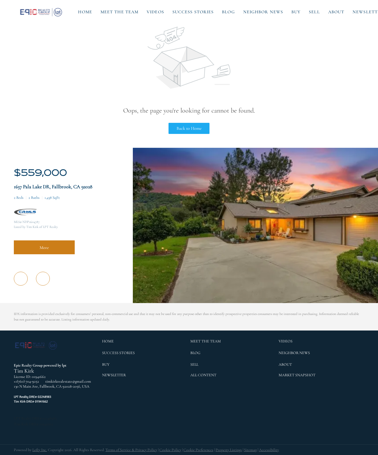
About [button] (336, 12)
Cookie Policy (170, 450)
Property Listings (229, 450)
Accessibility (269, 450)
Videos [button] (155, 12)
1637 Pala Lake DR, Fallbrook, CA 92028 (53, 187)
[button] (41, 12)
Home (85, 12)
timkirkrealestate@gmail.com (68, 381)
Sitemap (250, 450)
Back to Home (189, 128)
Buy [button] (296, 12)
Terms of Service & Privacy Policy (131, 450)
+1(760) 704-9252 (26, 381)
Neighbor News (263, 12)
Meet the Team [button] (119, 12)
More (44, 247)
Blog (228, 12)
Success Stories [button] (193, 12)
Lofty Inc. (39, 450)
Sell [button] (314, 12)
